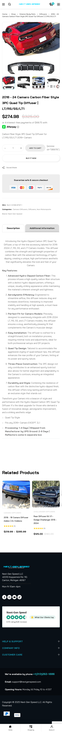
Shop (13, 14)
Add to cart (35, 148)
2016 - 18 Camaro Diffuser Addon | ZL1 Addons (16, 519)
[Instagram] (9, 597)
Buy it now (31, 158)
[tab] (13, 228)
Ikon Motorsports (44, 209)
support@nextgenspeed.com (16, 583)
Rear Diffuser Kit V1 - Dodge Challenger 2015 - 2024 (45, 519)
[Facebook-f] (4, 597)
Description (13, 228)
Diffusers (43, 14)
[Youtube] (14, 597)
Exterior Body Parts (27, 14)
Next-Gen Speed (15, 214)
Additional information (42, 228)
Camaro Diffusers (20, 209)
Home (4, 14)
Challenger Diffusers (44, 512)
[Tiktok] (19, 597)
